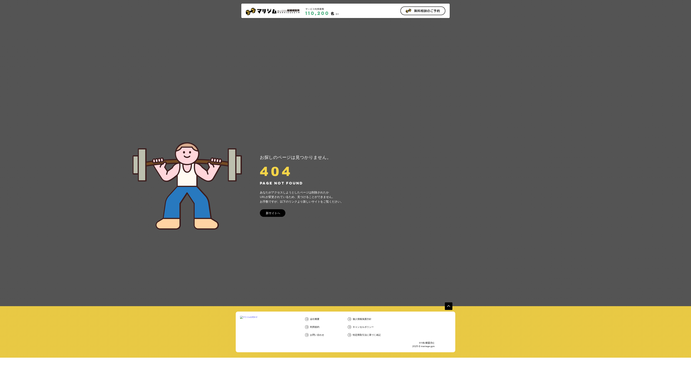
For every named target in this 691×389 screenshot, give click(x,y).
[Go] (448, 306)
